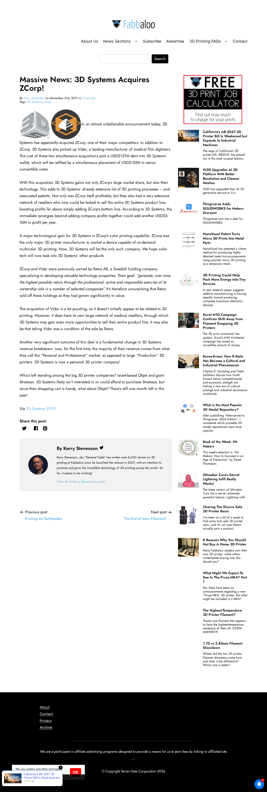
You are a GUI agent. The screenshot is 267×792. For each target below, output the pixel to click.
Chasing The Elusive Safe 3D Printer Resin (222, 509)
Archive (46, 727)
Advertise (175, 41)
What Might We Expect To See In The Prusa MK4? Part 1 (225, 577)
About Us (89, 41)
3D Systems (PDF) (41, 408)
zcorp (47, 102)
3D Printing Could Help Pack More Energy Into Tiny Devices (224, 279)
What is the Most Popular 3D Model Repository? (222, 407)
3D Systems (34, 102)
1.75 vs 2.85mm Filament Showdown (222, 645)
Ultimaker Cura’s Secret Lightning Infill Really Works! (221, 479)
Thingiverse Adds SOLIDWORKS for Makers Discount (223, 208)
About (45, 707)
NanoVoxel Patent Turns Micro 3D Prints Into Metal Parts (223, 238)
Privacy (46, 721)
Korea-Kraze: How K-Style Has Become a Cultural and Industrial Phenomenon (224, 361)
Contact (240, 41)
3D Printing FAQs (205, 41)
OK (75, 772)
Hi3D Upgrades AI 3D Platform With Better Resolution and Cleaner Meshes (221, 176)
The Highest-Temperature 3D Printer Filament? (222, 612)
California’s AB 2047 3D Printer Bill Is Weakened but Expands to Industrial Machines (225, 138)
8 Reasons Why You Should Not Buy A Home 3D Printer (224, 542)
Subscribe (152, 41)
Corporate (88, 98)
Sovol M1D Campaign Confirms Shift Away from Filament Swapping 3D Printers (223, 321)
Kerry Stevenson (34, 98)
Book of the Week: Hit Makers (220, 444)
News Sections (117, 41)
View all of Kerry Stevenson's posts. (81, 481)
